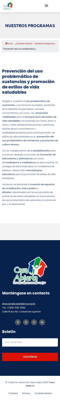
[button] (46, 5)
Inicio (10, 43)
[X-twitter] (34, 322)
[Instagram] (26, 322)
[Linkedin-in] (42, 322)
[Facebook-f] (18, 322)
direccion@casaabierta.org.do (18, 303)
